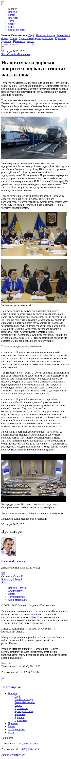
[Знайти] (34, 44)
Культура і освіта (44, 38)
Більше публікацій (11, 579)
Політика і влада (45, 35)
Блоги (11, 14)
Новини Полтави (17, 587)
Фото (11, 20)
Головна (12, 8)
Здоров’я (6, 41)
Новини (12, 11)
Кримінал (60, 38)
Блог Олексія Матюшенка (15, 54)
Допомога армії (16, 29)
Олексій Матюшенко (13, 561)
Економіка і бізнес (25, 702)
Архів (30, 41)
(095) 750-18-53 (30, 749)
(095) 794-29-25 (30, 743)
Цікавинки (19, 41)
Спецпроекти (15, 590)
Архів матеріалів (17, 599)
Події (31, 35)
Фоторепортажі (16, 596)
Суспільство (26, 38)
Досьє (11, 23)
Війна (11, 26)
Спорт (13, 38)
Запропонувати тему (13, 754)
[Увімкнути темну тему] (2, 3)
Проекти (13, 17)
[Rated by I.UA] (8, 680)
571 (3, 573)
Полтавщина (10, 687)
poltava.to (34, 617)
